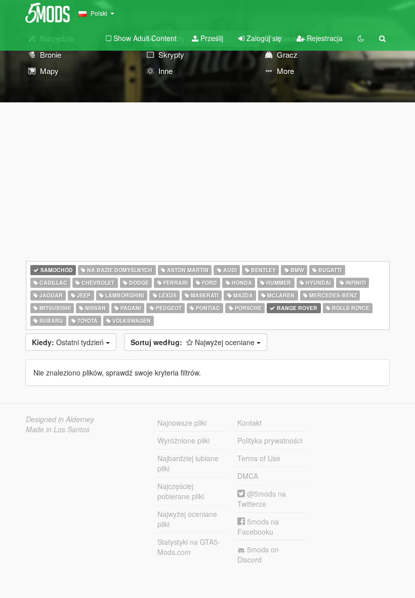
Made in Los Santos (58, 429)
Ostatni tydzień (69, 342)
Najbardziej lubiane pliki (188, 463)
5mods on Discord (258, 554)
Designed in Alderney (60, 419)
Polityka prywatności (269, 440)
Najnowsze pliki (181, 423)
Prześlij (210, 38)
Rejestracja (324, 38)
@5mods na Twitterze (261, 499)
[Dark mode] (360, 38)
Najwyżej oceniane (194, 342)
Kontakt (249, 423)
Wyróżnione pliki (183, 440)
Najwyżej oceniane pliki (187, 519)
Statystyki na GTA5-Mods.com (188, 547)
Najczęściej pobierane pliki (180, 491)
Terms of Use (258, 458)
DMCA (247, 476)
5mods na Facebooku (258, 526)
